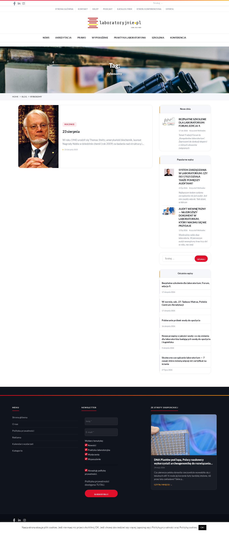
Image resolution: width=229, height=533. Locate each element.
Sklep (95, 9)
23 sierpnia (71, 131)
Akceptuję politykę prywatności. (95, 472)
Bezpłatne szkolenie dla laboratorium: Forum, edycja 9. (192, 122)
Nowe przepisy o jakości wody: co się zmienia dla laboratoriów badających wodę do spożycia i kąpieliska (186, 339)
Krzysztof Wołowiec (197, 130)
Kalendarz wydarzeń (22, 444)
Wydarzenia (93, 454)
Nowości (91, 445)
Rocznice (69, 124)
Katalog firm (124, 9)
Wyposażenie (94, 459)
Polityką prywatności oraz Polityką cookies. (174, 527)
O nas (15, 424)
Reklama (16, 437)
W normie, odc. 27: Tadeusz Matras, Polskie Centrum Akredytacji (184, 303)
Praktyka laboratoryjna (98, 450)
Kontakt (83, 9)
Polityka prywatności (23, 430)
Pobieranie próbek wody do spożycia (181, 320)
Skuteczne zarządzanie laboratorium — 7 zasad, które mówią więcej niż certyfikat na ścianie (184, 360)
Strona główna (64, 9)
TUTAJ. (100, 484)
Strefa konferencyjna (149, 9)
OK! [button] (202, 527)
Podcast (108, 9)
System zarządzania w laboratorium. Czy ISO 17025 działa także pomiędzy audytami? (193, 176)
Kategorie (17, 450)
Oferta (170, 9)
